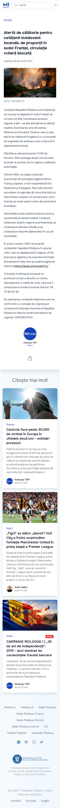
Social (8, 20)
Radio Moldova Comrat (25, 726)
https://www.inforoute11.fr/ (31, 266)
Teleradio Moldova (43, 733)
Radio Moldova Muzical (30, 720)
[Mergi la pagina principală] (6, 5)
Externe (10, 424)
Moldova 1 (10, 707)
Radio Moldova (47, 707)
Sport (9, 528)
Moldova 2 (27, 707)
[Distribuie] (30, 358)
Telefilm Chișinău (16, 733)
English (45, 801)
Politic (9, 636)
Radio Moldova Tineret (30, 713)
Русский (31, 801)
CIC (46, 726)
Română (16, 801)
